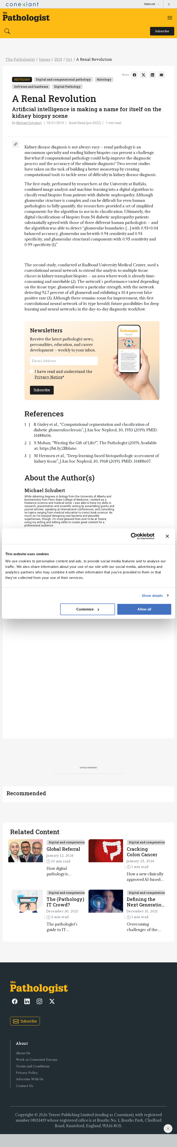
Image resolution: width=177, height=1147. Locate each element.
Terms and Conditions (33, 1066)
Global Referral (63, 849)
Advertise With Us (29, 1079)
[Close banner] (167, 536)
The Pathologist (20, 59)
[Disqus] (88, 672)
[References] (15, 144)
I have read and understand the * (63, 374)
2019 (58, 59)
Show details (152, 595)
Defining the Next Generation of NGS (146, 901)
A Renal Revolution (94, 59)
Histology (22, 79)
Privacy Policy (27, 1073)
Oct (69, 59)
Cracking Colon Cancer (142, 851)
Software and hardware (31, 86)
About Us (23, 1053)
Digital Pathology (67, 86)
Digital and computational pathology (63, 79)
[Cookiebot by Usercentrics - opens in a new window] (134, 536)
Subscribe (42, 390)
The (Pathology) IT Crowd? (65, 901)
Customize (85, 609)
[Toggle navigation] (169, 17)
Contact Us (24, 1086)
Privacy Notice (48, 377)
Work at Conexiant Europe (37, 1060)
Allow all (144, 609)
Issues (44, 59)
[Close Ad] (168, 1128)
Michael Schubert (29, 123)
